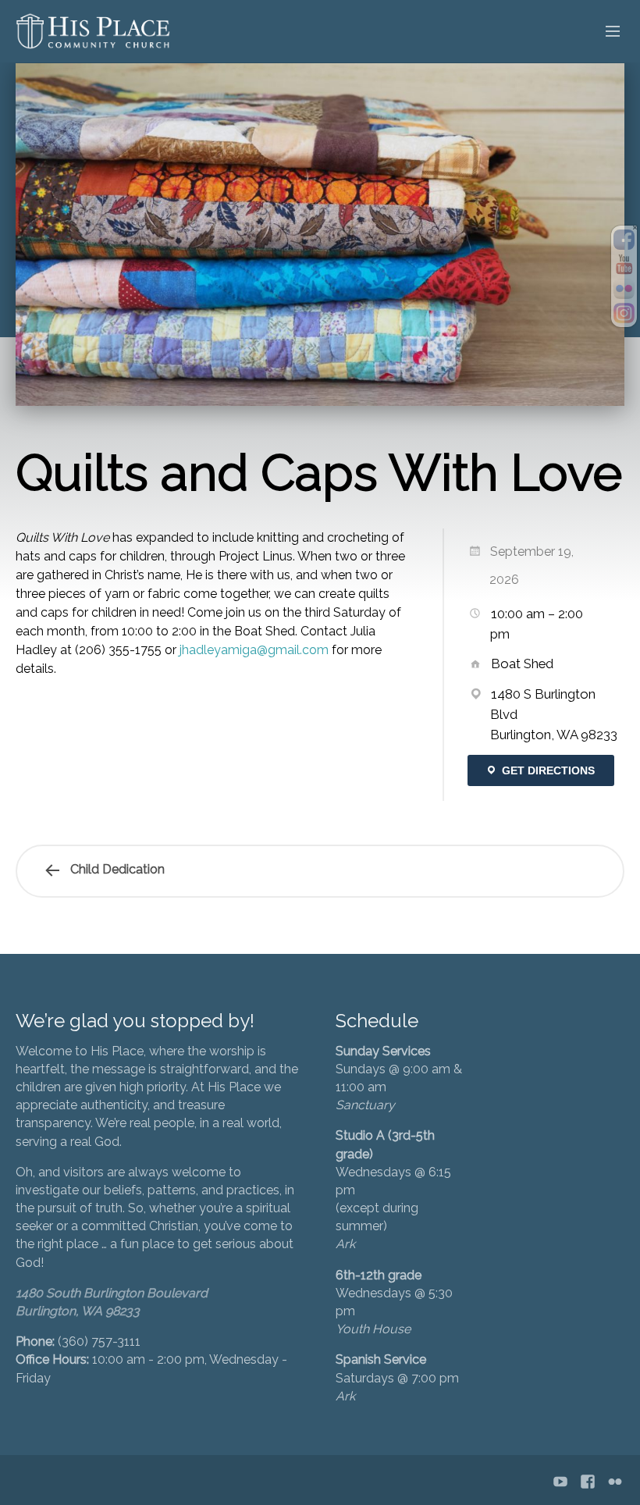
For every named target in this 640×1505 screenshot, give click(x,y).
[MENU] (605, 32)
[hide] (635, 227)
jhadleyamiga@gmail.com (254, 649)
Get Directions (547, 770)
